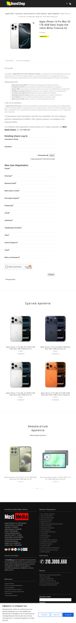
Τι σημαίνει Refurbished (11, 595)
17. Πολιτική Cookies (44, 546)
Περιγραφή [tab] (9, 60)
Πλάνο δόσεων (8, 593)
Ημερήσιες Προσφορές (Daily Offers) (14, 591)
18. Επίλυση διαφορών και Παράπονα (49, 548)
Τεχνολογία (18, 13)
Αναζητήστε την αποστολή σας (47, 581)
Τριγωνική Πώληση (9, 587)
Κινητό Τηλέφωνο (11, 242)
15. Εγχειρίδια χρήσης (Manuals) (47, 542)
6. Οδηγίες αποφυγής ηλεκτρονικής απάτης (51, 524)
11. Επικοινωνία (43, 534)
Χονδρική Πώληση (9, 583)
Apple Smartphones (54, 13)
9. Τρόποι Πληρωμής (44, 530)
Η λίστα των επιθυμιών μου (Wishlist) (49, 583)
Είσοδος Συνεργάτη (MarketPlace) (13, 585)
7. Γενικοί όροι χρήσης (45, 526)
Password (8, 146)
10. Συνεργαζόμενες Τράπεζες (47, 532)
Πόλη (7, 235)
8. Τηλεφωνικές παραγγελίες (46, 528)
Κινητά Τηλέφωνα (41, 13)
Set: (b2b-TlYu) (21, 353)
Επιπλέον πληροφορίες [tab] (23, 60)
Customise (44, 615)
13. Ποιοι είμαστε (44, 538)
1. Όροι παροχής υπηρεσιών (47, 514)
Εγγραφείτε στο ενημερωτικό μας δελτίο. (50, 575)
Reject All (56, 615)
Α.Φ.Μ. (7, 213)
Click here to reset (49, 159)
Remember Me (43, 155)
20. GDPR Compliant (44, 552)
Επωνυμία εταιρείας (12, 198)
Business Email (10, 183)
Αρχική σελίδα (9, 13)
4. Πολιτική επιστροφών (45, 520)
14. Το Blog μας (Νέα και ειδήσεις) (48, 540)
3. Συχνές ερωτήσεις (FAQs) (46, 518)
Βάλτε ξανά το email (12, 191)
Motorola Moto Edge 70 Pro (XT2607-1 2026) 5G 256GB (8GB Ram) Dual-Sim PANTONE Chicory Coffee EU (55, 479)
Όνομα (7, 168)
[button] (33, 23)
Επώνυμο (8, 176)
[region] (38, 613)
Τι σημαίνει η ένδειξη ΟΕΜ (46, 579)
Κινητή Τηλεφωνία (29, 13)
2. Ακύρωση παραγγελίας (46, 516)
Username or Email (11, 139)
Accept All (68, 615)
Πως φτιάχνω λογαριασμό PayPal (48, 585)
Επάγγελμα (9, 205)
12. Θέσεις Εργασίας (44, 536)
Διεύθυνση (9, 220)
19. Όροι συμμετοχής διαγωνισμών (48, 550)
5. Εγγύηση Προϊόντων (45, 522)
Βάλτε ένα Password (12, 257)
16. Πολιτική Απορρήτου (46, 544)
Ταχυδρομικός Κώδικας (13, 228)
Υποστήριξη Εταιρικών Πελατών (13, 589)
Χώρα (7, 250)
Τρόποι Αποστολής (44, 577)
